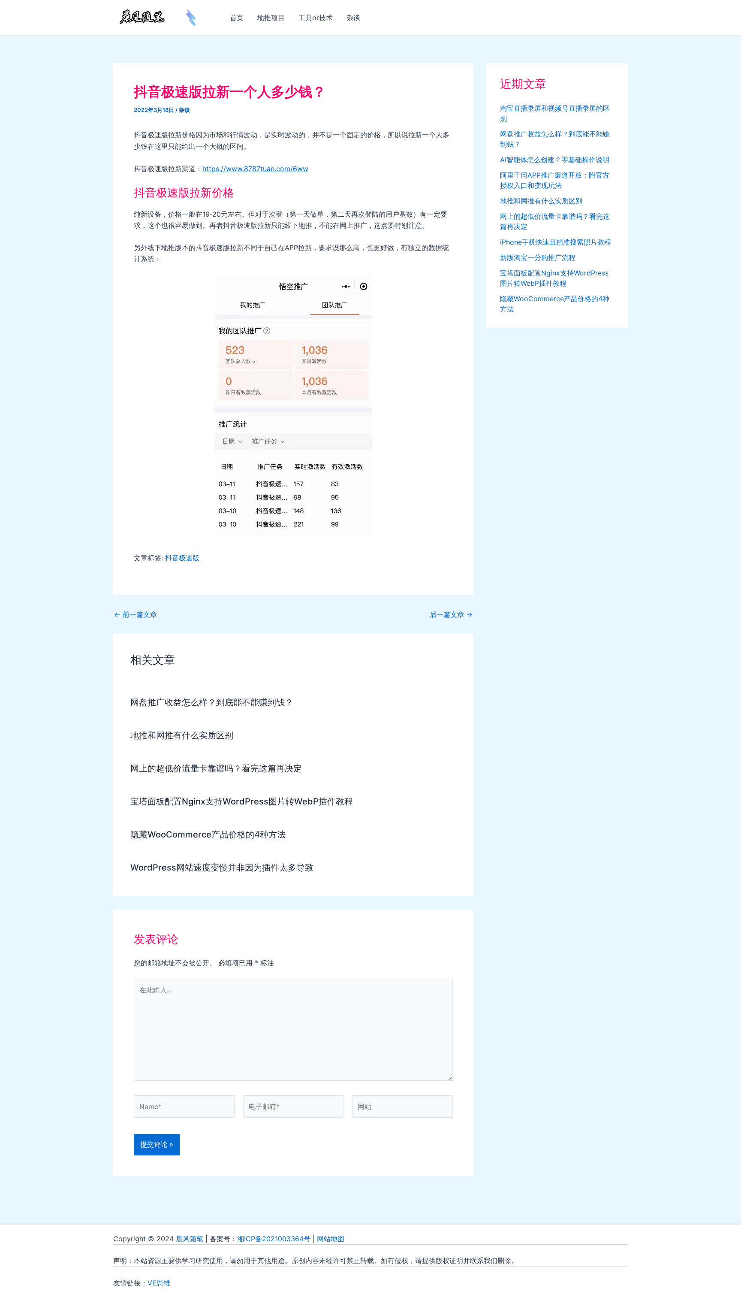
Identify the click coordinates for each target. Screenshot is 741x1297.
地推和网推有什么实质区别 (181, 735)
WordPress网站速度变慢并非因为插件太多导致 (221, 867)
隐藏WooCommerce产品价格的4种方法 (208, 834)
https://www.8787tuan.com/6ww (255, 168)
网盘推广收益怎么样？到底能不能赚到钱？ (211, 702)
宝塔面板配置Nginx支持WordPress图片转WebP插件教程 (241, 801)
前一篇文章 (135, 614)
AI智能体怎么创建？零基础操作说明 (554, 159)
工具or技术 (315, 17)
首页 (237, 17)
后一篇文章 (451, 614)
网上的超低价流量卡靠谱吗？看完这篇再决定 (216, 768)
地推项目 (271, 17)
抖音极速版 (182, 557)
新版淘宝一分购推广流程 (537, 257)
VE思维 (159, 1283)
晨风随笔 (189, 1238)
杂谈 (353, 17)
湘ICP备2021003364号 (273, 1238)
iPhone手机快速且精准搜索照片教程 (555, 242)
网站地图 (330, 1238)
